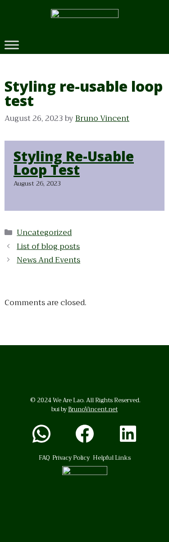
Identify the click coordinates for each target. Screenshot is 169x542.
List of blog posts (48, 246)
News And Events (48, 260)
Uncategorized (44, 232)
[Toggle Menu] (12, 44)
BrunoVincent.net (93, 409)
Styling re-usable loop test (74, 163)
